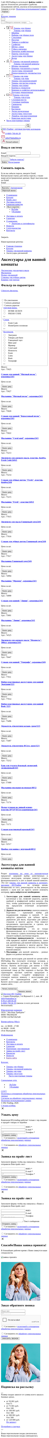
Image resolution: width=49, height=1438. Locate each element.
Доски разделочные (20, 111)
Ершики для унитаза (10, 280)
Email (3, 153)
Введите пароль (8, 156)
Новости (10, 226)
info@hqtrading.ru (13, 138)
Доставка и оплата (14, 216)
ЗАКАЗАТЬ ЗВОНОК (10, 1339)
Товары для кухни (21, 95)
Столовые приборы (20, 102)
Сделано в (8, 1106)
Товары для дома (20, 76)
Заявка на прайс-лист (15, 1051)
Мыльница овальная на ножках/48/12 (18, 788)
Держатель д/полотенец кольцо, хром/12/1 (20, 726)
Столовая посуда (18, 100)
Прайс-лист (11, 200)
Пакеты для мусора (20, 54)
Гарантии (10, 218)
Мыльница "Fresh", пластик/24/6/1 (17, 502)
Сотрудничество (13, 228)
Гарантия (10, 1046)
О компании (11, 195)
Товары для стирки (19, 85)
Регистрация (14, 162)
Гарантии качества (14, 204)
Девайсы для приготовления (24, 116)
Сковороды (16, 104)
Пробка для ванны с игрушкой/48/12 (18, 849)
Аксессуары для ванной (22, 71)
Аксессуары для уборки (22, 56)
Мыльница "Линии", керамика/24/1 (18, 620)
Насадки (15, 40)
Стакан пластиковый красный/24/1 (17, 829)
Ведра (14, 58)
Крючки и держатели (20, 88)
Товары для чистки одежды (23, 83)
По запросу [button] (11, 1422)
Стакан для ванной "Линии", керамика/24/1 (22, 601)
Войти (4, 162)
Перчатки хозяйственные (22, 51)
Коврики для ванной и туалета (25, 68)
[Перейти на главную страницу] (21, 129)
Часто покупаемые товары (18, 120)
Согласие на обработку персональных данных (21, 1098)
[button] (1, 298)
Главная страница (14, 246)
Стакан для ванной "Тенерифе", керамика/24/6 (23, 662)
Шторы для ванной (20, 66)
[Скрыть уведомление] (2, 1429)
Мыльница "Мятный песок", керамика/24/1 (22, 396)
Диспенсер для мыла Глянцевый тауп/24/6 (21, 522)
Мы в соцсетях (13, 207)
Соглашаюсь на (21, 1146)
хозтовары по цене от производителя (28, 873)
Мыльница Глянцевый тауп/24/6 (16, 561)
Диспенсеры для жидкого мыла (15, 270)
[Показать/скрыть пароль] (5, 159)
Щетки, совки (17, 47)
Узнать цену (6, 386)
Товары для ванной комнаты (26, 61)
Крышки (15, 107)
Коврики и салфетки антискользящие (28, 90)
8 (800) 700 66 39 (8, 1003)
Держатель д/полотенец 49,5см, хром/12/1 (20, 746)
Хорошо (5, 12)
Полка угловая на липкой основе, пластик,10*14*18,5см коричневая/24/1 (19, 808)
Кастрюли (16, 109)
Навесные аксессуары (21, 118)
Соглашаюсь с (20, 1139)
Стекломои (16, 37)
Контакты (10, 230)
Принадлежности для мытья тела (26, 73)
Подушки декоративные (22, 92)
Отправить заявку (9, 1135)
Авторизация (16, 188)
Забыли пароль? (17, 159)
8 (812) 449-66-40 (8, 1001)
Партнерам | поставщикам (18, 1049)
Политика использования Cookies (31, 9)
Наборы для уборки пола (22, 35)
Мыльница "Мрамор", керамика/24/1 (19, 581)
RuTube (14, 209)
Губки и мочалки (19, 49)
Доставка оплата (13, 202)
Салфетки (15, 44)
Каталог (9, 197)
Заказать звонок (24, 991)
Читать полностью (9, 989)
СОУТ (4, 1091)
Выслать (5, 188)
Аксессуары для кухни (21, 113)
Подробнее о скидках (10, 1426)
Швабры (15, 33)
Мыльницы (6, 273)
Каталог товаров (8, 16)
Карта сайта (11, 1058)
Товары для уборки (22, 28)
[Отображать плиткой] (2, 293)
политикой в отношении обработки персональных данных (20, 1139)
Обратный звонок (9, 191)
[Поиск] (3, 22)
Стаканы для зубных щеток (13, 277)
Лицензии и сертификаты (22, 223)
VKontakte (16, 212)
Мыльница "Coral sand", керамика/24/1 (20, 438)
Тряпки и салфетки (19, 42)
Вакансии (10, 1053)
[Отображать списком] (2, 295)
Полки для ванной (9, 275)
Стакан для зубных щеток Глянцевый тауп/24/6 (23, 541)
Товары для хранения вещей (24, 81)
